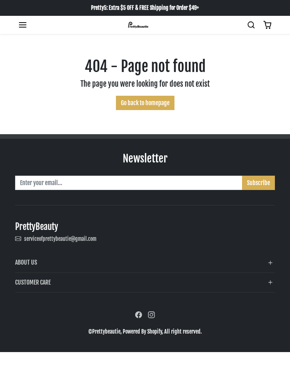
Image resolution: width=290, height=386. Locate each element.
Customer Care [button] (33, 282)
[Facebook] (138, 315)
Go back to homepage (145, 103)
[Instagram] (151, 315)
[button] (23, 25)
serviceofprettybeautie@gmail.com (60, 239)
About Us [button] (26, 262)
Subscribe (258, 183)
